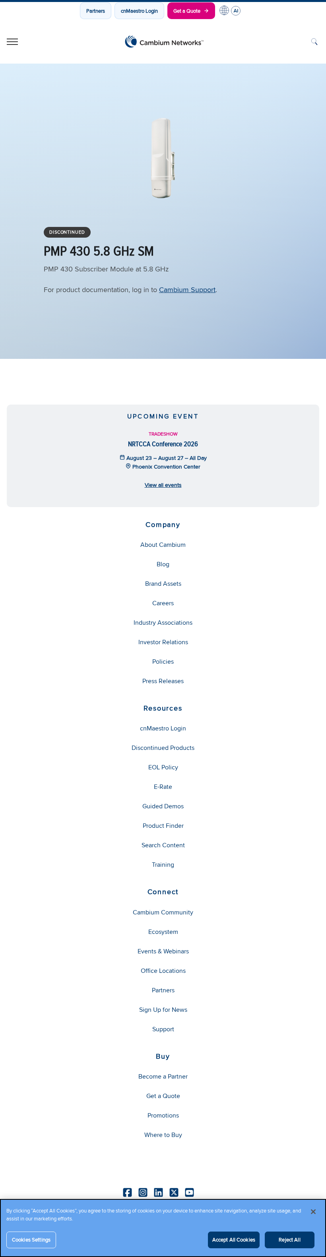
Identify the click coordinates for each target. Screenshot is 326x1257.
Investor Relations (163, 642)
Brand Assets (163, 583)
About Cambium (163, 544)
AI (236, 10)
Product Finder (163, 825)
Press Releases (163, 681)
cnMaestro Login (139, 10)
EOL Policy (163, 767)
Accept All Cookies (233, 1239)
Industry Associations (163, 622)
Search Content (163, 845)
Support (163, 1029)
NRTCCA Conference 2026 (163, 444)
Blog (163, 564)
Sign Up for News (163, 1009)
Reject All (289, 1239)
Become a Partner (163, 1076)
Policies (163, 661)
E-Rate (163, 786)
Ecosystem (163, 931)
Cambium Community (163, 912)
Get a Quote (186, 10)
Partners (95, 10)
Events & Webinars (163, 951)
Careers (163, 603)
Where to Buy (163, 1134)
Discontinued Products (163, 747)
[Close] (313, 1211)
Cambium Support (187, 289)
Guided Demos (163, 806)
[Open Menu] (12, 41)
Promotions (163, 1115)
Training (163, 864)
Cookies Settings (31, 1239)
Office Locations (163, 970)
